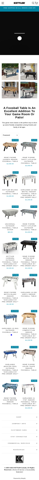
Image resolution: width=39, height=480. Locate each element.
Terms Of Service (19, 470)
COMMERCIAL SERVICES (19, 443)
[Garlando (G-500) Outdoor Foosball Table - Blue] (11, 335)
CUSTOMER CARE (19, 430)
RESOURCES (19, 449)
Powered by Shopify (20, 478)
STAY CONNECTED (19, 436)
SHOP (18, 417)
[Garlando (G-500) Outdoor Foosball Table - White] (9, 335)
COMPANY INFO (19, 423)
